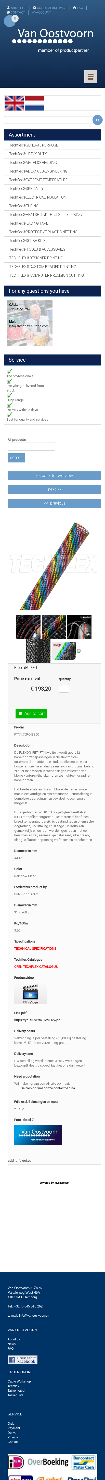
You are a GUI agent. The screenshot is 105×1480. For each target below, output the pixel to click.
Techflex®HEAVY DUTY (28, 154)
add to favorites (19, 1161)
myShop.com (62, 1182)
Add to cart (34, 713)
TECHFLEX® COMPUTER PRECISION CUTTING (46, 275)
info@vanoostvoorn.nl (34, 1315)
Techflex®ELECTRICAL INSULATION (37, 197)
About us (14, 1339)
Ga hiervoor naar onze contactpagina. (48, 1088)
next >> (54, 489)
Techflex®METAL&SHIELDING (33, 163)
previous (57, 503)
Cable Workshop (19, 1381)
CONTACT (18, 12)
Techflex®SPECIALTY (26, 189)
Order (12, 1423)
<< (54, 475)
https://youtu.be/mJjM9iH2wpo (37, 1020)
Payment (14, 1428)
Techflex (13, 1386)
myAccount (41, 12)
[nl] (34, 103)
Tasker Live (15, 1395)
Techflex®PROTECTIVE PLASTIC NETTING (43, 232)
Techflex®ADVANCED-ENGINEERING (38, 171)
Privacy (13, 1437)
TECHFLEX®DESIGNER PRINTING (36, 258)
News (12, 1344)
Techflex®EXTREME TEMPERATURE (38, 180)
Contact (13, 1442)
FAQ (80, 8)
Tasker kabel (16, 1390)
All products (17, 440)
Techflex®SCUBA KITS (27, 241)
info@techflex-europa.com (29, 326)
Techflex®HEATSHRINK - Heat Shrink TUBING (45, 215)
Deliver (13, 1433)
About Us (19, 8)
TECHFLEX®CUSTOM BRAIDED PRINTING (42, 267)
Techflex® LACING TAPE (28, 223)
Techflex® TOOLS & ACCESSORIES (37, 249)
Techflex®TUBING (23, 206)
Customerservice (52, 8)
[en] (14, 103)
